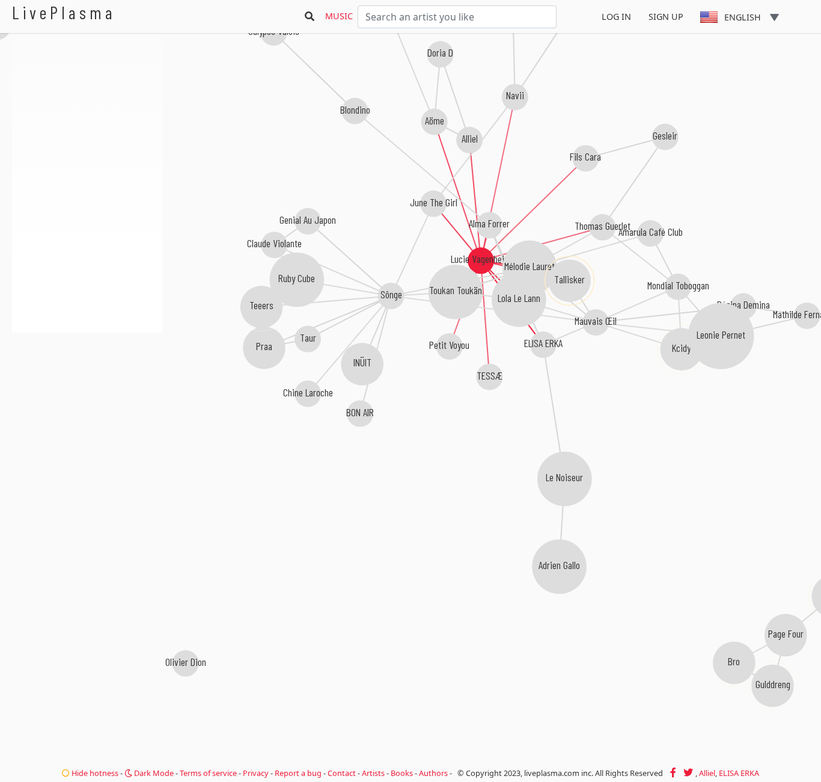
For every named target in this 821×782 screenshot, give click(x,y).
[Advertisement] (87, 397)
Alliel (707, 773)
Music (339, 16)
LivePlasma (64, 12)
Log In (616, 16)
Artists (373, 773)
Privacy (256, 773)
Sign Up (666, 16)
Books (402, 773)
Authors (433, 773)
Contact (342, 773)
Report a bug (298, 773)
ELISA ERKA (739, 773)
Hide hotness (94, 773)
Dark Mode (153, 773)
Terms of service (208, 773)
